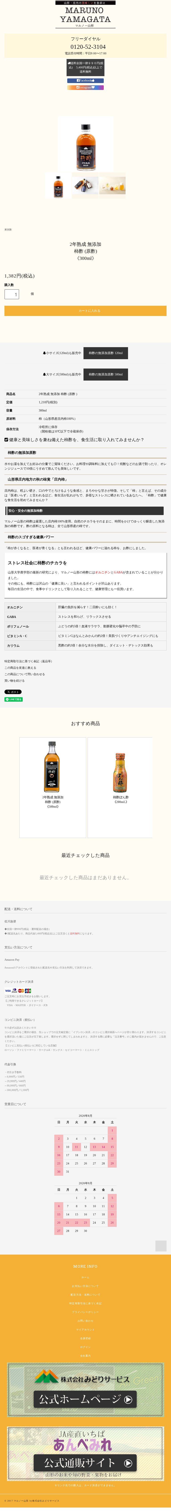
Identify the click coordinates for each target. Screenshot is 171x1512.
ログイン (85, 1347)
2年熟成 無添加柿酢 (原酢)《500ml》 (52, 802)
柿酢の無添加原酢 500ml (106, 374)
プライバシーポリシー (85, 1312)
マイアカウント (85, 1329)
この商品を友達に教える (20, 667)
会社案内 (85, 1355)
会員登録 (85, 1338)
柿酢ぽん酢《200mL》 (121, 800)
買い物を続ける (14, 680)
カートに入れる (89, 310)
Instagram (85, 87)
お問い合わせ (85, 1320)
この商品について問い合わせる (24, 674)
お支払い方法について (85, 1286)
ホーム (85, 1277)
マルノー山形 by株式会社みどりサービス (36, 1501)
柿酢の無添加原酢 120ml (106, 353)
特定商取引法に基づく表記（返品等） (29, 661)
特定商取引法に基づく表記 (85, 1303)
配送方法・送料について (85, 1294)
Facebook (85, 80)
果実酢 (8, 229)
